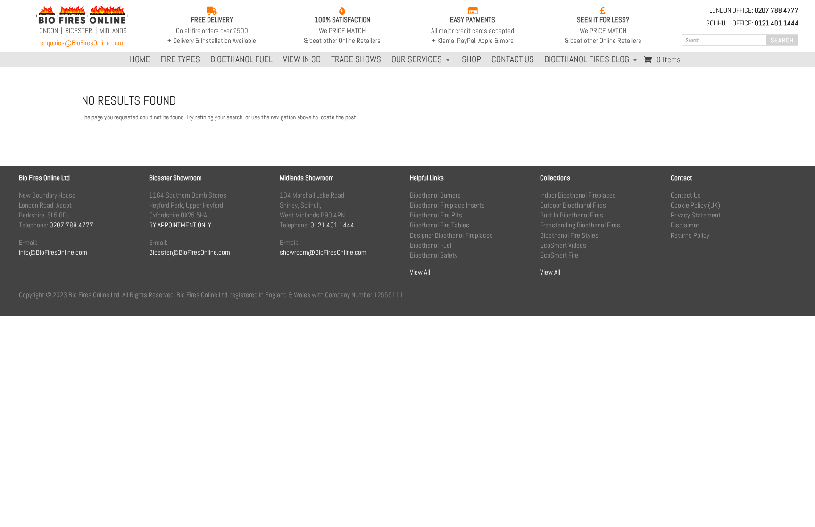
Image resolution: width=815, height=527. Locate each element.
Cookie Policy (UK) (695, 205)
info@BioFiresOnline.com (53, 252)
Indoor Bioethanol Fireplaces (578, 195)
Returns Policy (690, 235)
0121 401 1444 (332, 224)
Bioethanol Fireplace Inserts (447, 205)
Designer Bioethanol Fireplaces (451, 235)
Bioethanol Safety (433, 255)
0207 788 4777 (71, 224)
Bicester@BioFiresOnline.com (189, 252)
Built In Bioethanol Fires (571, 214)
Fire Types (180, 60)
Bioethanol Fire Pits (436, 214)
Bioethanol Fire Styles (569, 235)
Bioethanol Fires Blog (586, 60)
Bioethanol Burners (435, 195)
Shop (471, 60)
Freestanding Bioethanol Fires (580, 224)
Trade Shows (356, 60)
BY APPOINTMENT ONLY (180, 224)
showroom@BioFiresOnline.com (323, 252)
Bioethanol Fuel (241, 60)
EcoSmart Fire (559, 255)
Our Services (416, 60)
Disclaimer (685, 224)
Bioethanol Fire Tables (439, 224)
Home (140, 60)
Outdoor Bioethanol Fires (573, 205)
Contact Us (512, 60)
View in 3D (302, 60)
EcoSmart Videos (563, 245)
